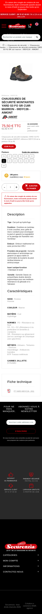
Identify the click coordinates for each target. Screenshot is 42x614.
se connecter (32, 124)
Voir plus (9, 146)
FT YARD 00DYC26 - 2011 (24, 391)
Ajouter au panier (31, 186)
